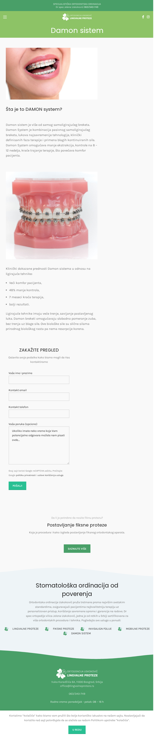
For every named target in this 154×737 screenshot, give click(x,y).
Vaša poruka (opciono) (23, 424)
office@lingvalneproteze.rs (77, 686)
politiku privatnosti (26, 475)
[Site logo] (77, 16)
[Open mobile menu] (5, 17)
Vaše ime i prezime (20, 373)
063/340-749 (91, 7)
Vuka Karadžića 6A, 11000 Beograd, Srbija (77, 682)
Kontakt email (18, 390)
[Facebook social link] (143, 17)
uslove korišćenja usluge (50, 475)
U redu (77, 729)
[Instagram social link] (148, 17)
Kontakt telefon (18, 407)
